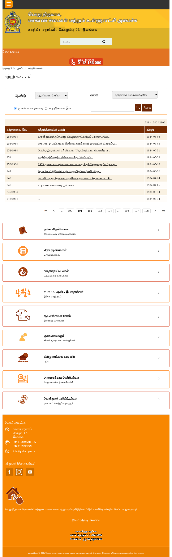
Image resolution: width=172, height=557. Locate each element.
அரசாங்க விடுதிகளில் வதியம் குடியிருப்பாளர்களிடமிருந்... (69, 171)
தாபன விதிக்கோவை (60, 231)
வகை (94, 95)
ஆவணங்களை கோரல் (57, 318)
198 (146, 210)
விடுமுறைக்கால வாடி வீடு (59, 359)
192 (90, 210)
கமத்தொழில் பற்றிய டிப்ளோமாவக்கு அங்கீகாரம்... (65, 157)
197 (136, 210)
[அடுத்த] (155, 210)
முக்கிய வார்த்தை (30, 108)
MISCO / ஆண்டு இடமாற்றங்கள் (63, 294)
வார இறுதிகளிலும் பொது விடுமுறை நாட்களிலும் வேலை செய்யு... (73, 136)
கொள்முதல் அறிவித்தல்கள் (60, 401)
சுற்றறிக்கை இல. (60, 108)
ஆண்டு (20, 96)
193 (100, 210)
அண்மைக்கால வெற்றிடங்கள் (61, 380)
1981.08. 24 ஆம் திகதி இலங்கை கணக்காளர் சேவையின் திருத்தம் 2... (77, 143)
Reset (147, 107)
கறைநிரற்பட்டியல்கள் (56, 273)
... (39, 192)
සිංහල (6, 51)
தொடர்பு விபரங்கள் (55, 252)
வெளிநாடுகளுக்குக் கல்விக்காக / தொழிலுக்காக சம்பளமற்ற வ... (74, 150)
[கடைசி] (163, 210)
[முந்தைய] (53, 210)
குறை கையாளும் (59, 338)
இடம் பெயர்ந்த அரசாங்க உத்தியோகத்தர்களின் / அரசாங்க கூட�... (75, 178)
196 (127, 210)
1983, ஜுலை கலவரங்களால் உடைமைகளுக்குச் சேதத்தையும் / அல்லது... (77, 164)
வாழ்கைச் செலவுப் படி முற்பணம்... (57, 185)
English (14, 51)
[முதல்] (45, 210)
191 (80, 210)
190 (70, 210)
